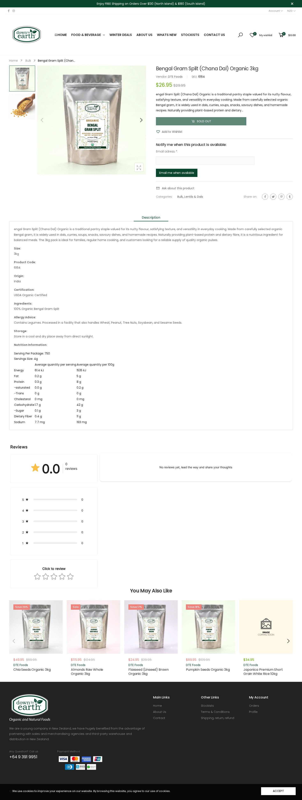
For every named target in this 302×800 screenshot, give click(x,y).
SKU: (195, 77)
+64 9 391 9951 (23, 757)
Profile (253, 712)
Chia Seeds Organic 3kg (32, 669)
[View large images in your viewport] (139, 167)
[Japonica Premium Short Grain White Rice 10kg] (266, 627)
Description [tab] (151, 217)
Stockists (207, 706)
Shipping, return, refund (217, 718)
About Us (159, 712)
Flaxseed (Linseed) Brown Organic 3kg (148, 671)
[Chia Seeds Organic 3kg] (36, 627)
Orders (254, 706)
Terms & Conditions (215, 712)
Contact (159, 718)
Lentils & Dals (193, 197)
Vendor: (162, 77)
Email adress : (167, 151)
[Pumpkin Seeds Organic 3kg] (208, 627)
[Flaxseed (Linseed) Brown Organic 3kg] (151, 627)
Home (157, 706)
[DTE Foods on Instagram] (13, 10)
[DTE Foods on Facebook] (8, 10)
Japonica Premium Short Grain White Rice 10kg (263, 671)
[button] (141, 120)
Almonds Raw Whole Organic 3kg (87, 671)
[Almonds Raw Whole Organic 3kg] (93, 627)
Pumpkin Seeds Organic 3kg (208, 669)
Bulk (180, 197)
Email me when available (176, 173)
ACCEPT (278, 791)
